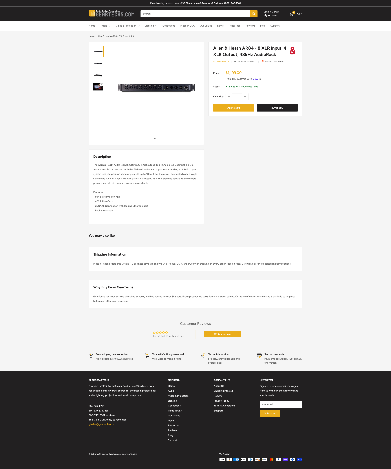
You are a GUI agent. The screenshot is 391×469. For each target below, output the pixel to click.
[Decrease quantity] (229, 96)
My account (271, 15)
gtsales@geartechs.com (102, 424)
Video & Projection (126, 25)
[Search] (254, 13)
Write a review (222, 334)
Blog (262, 25)
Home (92, 25)
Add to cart (233, 107)
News (220, 25)
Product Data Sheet (274, 61)
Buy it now (277, 107)
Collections (169, 25)
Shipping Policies (223, 390)
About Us (219, 385)
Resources (234, 25)
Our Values (206, 25)
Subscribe (269, 413)
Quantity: (218, 96)
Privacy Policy (221, 400)
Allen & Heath (221, 61)
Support (275, 25)
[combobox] (195, 13)
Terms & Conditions (224, 405)
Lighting (149, 25)
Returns (218, 395)
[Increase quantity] (245, 96)
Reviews (250, 25)
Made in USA (187, 25)
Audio (104, 25)
